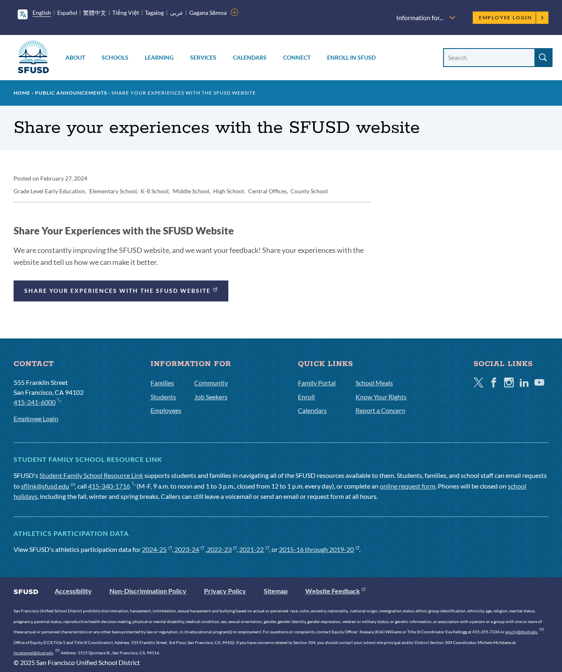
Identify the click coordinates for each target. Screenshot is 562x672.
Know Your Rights (380, 397)
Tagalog (154, 12)
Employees (166, 410)
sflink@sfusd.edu (45, 486)
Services (203, 57)
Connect (297, 57)
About (75, 57)
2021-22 (251, 549)
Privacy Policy (225, 591)
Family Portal (317, 383)
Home (22, 93)
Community (211, 383)
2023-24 (186, 549)
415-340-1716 (109, 486)
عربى (176, 12)
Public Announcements (71, 93)
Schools (115, 57)
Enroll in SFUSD (351, 57)
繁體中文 (94, 12)
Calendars (250, 57)
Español (67, 12)
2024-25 (154, 549)
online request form (407, 486)
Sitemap (276, 591)
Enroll (306, 397)
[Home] (33, 58)
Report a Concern (380, 410)
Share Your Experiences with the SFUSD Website (117, 290)
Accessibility (73, 591)
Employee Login (505, 17)
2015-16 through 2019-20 (316, 549)
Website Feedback (332, 591)
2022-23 (219, 549)
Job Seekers (211, 397)
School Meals (374, 383)
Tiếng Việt (125, 12)
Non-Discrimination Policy (147, 591)
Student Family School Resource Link (91, 475)
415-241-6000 (35, 402)
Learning (159, 57)
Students (163, 397)
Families (162, 383)
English (42, 12)
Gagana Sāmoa (208, 12)
